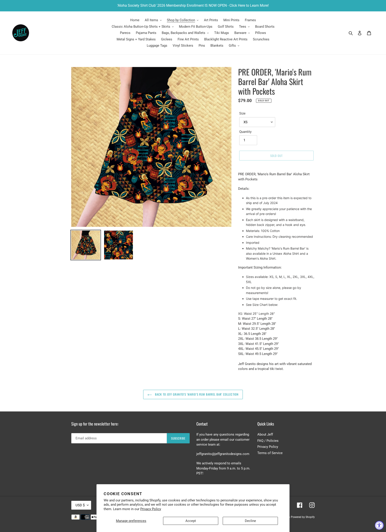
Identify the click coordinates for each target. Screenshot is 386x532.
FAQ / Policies (268, 441)
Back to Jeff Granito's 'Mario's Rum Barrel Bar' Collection (196, 394)
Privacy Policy (150, 509)
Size (242, 113)
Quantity (245, 132)
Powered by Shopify (303, 517)
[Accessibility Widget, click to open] (379, 525)
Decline (250, 521)
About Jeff (265, 434)
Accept (190, 521)
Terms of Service (270, 453)
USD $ (80, 505)
